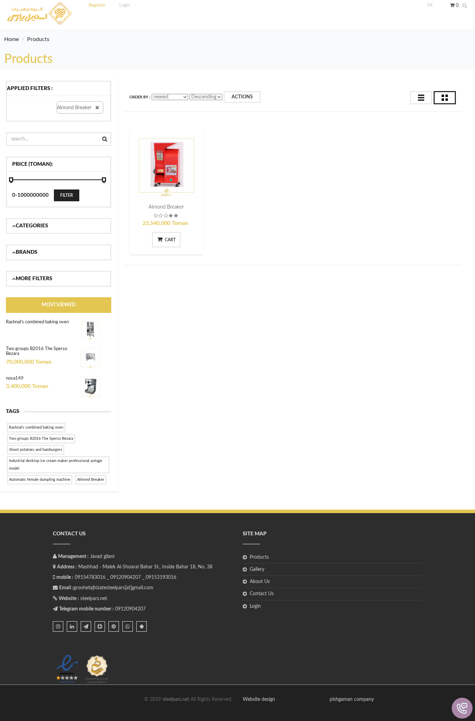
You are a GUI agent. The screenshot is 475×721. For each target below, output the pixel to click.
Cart (170, 240)
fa (430, 5)
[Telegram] (86, 626)
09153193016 (161, 577)
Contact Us (262, 593)
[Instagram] (58, 626)
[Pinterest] (113, 626)
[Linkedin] (72, 626)
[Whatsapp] (127, 626)
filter (66, 195)
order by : (139, 97)
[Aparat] (100, 626)
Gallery (257, 569)
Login (255, 606)
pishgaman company (352, 699)
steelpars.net (93, 598)
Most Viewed (59, 304)
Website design (259, 699)
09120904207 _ (127, 577)
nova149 (15, 378)
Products (259, 557)
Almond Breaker (90, 479)
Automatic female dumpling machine (39, 479)
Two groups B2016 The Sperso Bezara (41, 438)
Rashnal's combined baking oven (37, 322)
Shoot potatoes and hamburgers (35, 450)
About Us (260, 581)
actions (242, 97)
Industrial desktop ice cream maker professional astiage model (55, 464)
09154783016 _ (92, 577)
